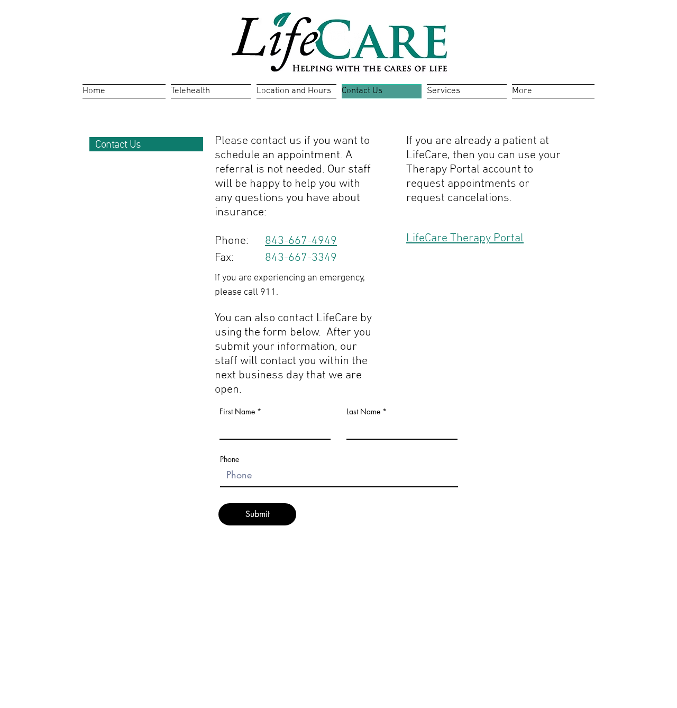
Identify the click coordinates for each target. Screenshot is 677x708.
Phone (229, 459)
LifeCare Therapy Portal (465, 238)
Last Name (363, 411)
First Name (237, 411)
